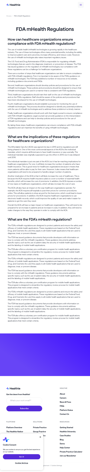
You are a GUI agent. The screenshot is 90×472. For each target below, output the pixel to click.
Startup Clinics (39, 436)
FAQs (62, 406)
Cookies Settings (56, 465)
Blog (62, 440)
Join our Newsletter (68, 456)
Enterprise (37, 440)
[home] (13, 5)
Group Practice (39, 432)
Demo (62, 444)
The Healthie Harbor (14, 432)
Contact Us (64, 414)
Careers (63, 398)
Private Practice (40, 427)
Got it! (21, 457)
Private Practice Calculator (71, 452)
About (62, 394)
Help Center (65, 448)
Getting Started (66, 427)
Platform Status (66, 410)
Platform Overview (14, 427)
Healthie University (68, 432)
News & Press (65, 402)
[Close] (40, 437)
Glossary (9, 16)
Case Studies (65, 436)
